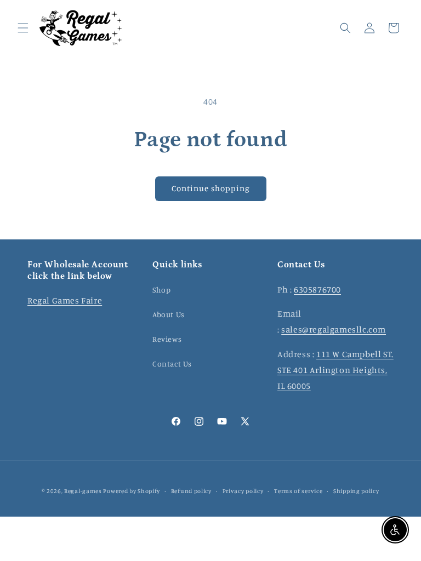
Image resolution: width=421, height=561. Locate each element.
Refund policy (191, 491)
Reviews (166, 339)
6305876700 (317, 289)
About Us (168, 314)
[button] (23, 28)
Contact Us (172, 363)
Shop (161, 289)
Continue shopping (211, 188)
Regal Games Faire (64, 300)
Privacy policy (243, 491)
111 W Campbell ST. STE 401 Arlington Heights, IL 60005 (335, 369)
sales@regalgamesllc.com (333, 329)
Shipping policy (356, 491)
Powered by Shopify (131, 491)
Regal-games (83, 491)
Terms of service (298, 491)
